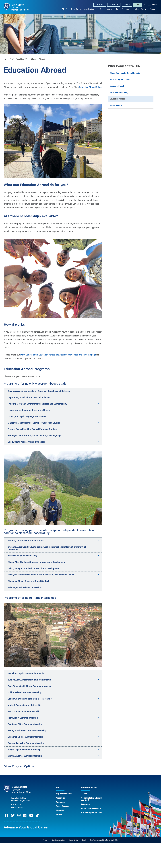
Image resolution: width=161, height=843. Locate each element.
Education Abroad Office (90, 87)
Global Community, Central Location (125, 73)
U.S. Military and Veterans (91, 812)
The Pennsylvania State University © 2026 (104, 840)
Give (138, 5)
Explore (99, 5)
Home (6, 59)
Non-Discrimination (58, 840)
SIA (57, 787)
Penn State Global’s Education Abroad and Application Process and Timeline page (58, 354)
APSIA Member (116, 105)
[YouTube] (31, 816)
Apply (127, 5)
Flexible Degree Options (120, 79)
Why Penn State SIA (70, 9)
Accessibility (73, 840)
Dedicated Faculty (117, 86)
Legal (84, 840)
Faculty (59, 814)
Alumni (84, 794)
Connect (114, 5)
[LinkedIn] (24, 816)
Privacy (45, 840)
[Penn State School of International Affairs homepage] (16, 7)
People (152, 9)
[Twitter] (13, 816)
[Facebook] (6, 816)
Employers (85, 804)
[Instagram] (19, 816)
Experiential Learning (119, 92)
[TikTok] (37, 816)
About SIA (139, 9)
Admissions (105, 9)
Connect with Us (17, 807)
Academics (89, 9)
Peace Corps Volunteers (91, 808)
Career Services (122, 9)
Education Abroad (38, 59)
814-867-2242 (16, 805)
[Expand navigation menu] (145, 4)
